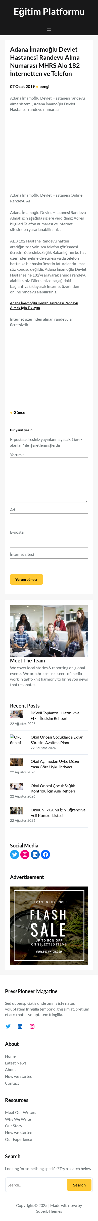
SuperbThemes (49, 1211)
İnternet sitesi (22, 554)
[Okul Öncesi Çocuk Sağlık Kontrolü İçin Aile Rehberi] (18, 787)
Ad (12, 509)
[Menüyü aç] (49, 30)
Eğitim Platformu (49, 11)
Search (79, 1184)
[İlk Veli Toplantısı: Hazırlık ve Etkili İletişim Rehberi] (18, 715)
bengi (44, 86)
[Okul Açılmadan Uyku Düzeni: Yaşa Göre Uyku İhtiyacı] (18, 763)
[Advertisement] (52, 149)
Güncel (20, 412)
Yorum (17, 454)
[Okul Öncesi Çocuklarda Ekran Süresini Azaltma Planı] (18, 741)
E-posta (17, 532)
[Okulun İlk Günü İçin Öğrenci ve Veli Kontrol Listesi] (18, 812)
